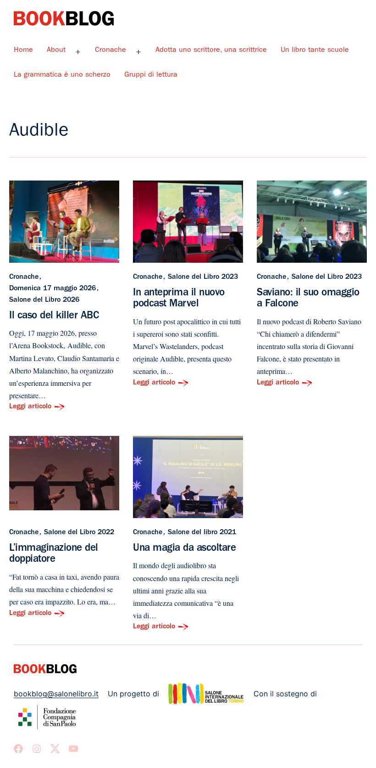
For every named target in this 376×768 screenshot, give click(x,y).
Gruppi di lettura (150, 75)
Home (23, 50)
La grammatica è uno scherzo (62, 75)
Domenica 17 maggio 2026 (52, 289)
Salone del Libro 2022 (79, 532)
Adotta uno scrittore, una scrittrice (211, 50)
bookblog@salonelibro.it (56, 693)
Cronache (110, 50)
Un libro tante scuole (315, 50)
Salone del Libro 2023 (203, 277)
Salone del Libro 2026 (44, 300)
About (56, 50)
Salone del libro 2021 (202, 532)
